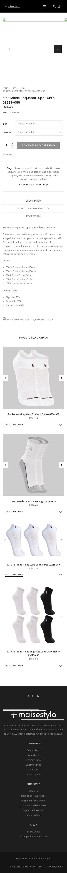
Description (33, 200)
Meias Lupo (33, 755)
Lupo (14, 88)
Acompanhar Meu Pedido (33, 836)
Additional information (33, 208)
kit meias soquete (39, 168)
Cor (5, 123)
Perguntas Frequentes (33, 800)
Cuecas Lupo (33, 750)
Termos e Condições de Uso (33, 805)
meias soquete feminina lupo (34, 175)
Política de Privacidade (33, 795)
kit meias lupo (21, 168)
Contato (33, 790)
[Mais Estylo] (11, 6)
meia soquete (30, 171)
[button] (58, 49)
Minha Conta (33, 831)
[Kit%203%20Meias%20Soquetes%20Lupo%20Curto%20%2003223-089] (37, 184)
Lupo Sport (33, 769)
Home (5, 88)
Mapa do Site (34, 815)
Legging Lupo (33, 759)
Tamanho (8, 132)
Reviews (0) (33, 216)
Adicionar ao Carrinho (38, 145)
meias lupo (45, 171)
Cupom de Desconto (33, 810)
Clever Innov (44, 858)
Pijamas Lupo (34, 774)
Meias (23, 88)
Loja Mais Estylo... (54, 733)
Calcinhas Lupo (33, 764)
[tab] (33, 201)
